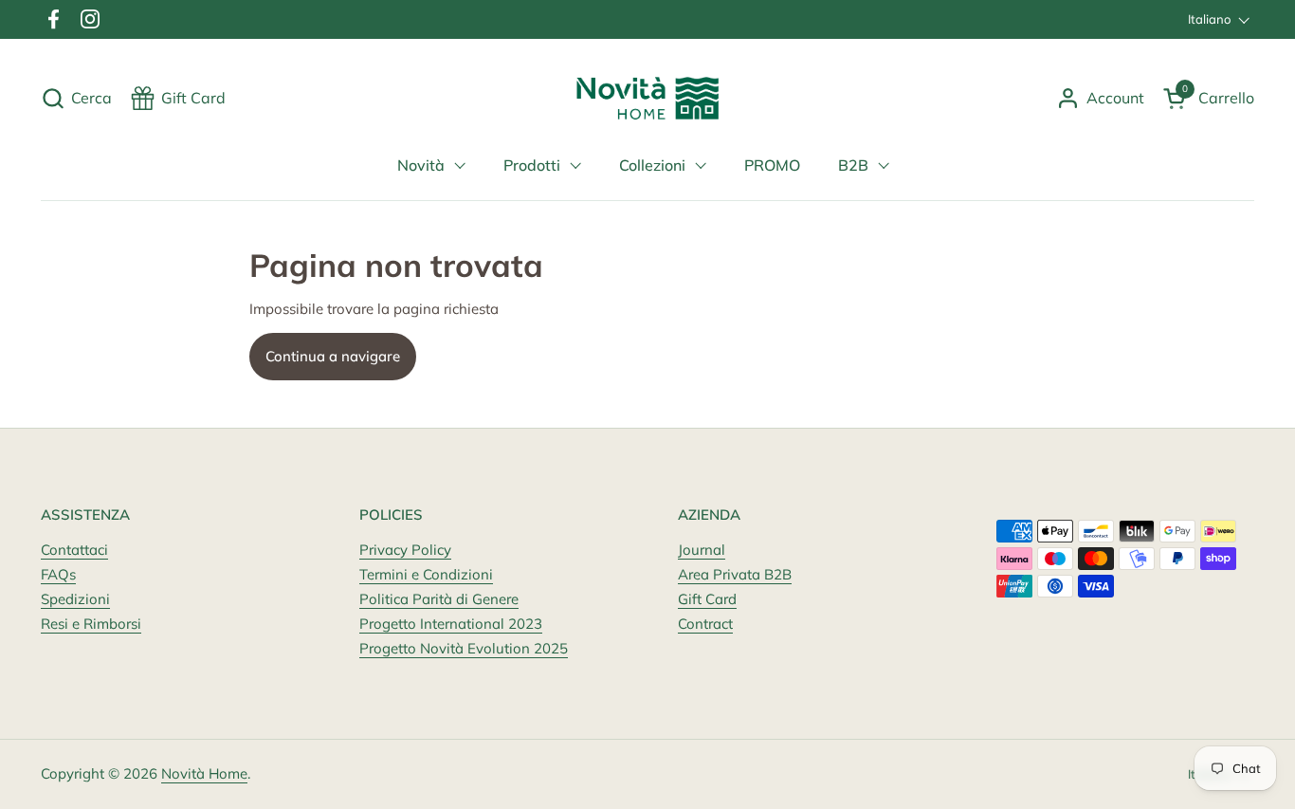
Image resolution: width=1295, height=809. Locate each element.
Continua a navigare (332, 356)
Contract (705, 624)
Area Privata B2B (735, 574)
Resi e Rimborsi (91, 624)
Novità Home (204, 773)
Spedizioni (75, 599)
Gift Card (707, 599)
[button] (76, 98)
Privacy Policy (405, 550)
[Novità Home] (648, 98)
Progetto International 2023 (450, 624)
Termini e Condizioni (426, 574)
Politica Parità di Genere (439, 599)
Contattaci (74, 550)
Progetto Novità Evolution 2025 (463, 648)
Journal (701, 550)
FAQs (58, 574)
